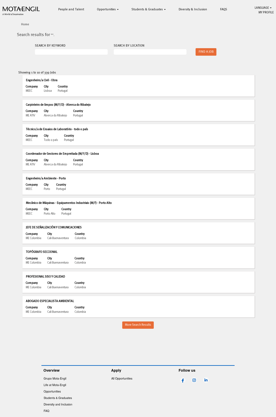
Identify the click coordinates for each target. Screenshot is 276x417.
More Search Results (138, 325)
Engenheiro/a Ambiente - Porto (46, 178)
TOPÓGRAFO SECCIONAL (41, 252)
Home (25, 24)
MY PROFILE (266, 12)
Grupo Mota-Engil (55, 378)
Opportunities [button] (107, 9)
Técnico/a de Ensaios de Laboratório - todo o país (57, 129)
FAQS (223, 9)
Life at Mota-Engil (55, 385)
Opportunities (52, 391)
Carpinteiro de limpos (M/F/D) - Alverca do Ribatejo (58, 105)
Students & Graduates (58, 398)
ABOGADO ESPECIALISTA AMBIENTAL (50, 301)
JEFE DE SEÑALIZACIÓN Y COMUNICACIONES (54, 227)
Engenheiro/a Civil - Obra (41, 80)
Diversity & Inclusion (193, 9)
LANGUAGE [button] (262, 8)
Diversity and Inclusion (58, 404)
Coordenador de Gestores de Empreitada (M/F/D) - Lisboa (62, 154)
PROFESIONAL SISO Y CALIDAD (45, 276)
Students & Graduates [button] (148, 9)
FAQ (46, 411)
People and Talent (71, 9)
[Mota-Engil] (21, 10)
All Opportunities (121, 378)
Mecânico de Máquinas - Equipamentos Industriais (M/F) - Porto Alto (69, 203)
